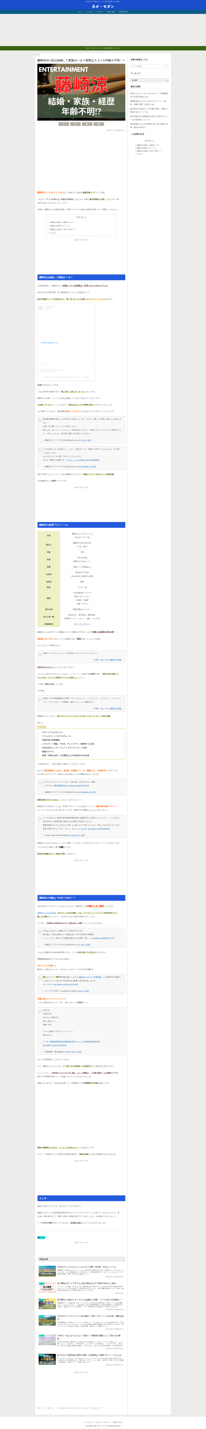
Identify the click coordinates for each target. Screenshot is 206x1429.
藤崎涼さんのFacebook (46, 913)
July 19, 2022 (76, 1052)
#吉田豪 (64, 1042)
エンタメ (42, 1237)
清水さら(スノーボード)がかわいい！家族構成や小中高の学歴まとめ (149, 95)
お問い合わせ (117, 1422)
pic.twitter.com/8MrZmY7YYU (102, 938)
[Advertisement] (103, 30)
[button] (166, 66)
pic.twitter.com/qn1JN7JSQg (77, 786)
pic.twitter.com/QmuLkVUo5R (66, 984)
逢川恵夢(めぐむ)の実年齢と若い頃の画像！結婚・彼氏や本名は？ (149, 125)
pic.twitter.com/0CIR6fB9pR (88, 460)
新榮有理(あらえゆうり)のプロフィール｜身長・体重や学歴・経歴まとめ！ (148, 103)
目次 (78, 217)
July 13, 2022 (86, 440)
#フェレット (72, 460)
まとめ (53, 233)
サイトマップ (88, 1422)
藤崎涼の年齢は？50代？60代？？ (63, 229)
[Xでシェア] (63, 124)
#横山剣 (71, 1042)
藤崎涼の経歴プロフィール (60, 226)
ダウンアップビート (82, 624)
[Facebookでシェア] (75, 124)
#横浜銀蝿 (54, 1042)
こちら (91, 810)
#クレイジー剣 (80, 1042)
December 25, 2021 (88, 467)
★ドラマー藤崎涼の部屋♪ (111, 660)
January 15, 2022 (78, 835)
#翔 (59, 1042)
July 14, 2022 (83, 991)
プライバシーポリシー (103, 1422)
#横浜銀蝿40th (59, 786)
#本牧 (93, 1042)
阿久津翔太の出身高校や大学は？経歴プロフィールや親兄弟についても (149, 118)
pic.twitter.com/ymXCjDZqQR (54, 1045)
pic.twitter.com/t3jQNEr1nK (99, 829)
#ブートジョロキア (80, 829)
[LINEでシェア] (98, 124)
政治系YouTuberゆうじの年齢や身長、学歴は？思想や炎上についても (149, 110)
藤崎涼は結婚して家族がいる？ (62, 222)
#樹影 (88, 1042)
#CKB (97, 1042)
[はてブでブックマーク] (87, 124)
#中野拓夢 (97, 977)
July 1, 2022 (85, 945)
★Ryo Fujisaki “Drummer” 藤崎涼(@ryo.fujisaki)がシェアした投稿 (66, 377)
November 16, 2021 (88, 792)
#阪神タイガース (85, 977)
